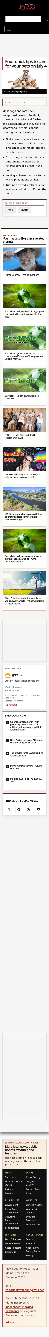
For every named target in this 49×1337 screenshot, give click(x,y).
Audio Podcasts (13, 1247)
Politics (9, 1189)
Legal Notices (12, 1227)
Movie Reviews (12, 1243)
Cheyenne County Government (11, 1220)
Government (11, 1204)
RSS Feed (31, 1243)
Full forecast (11, 705)
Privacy (29, 1255)
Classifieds (10, 1251)
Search (29, 1239)
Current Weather (34, 1204)
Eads (28, 1193)
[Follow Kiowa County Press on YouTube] (38, 809)
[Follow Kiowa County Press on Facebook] (18, 809)
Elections (10, 1193)
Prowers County (34, 1189)
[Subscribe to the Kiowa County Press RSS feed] (28, 809)
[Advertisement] (24, 924)
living (24, 210)
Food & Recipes (13, 1239)
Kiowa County (33, 1177)
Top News (10, 1177)
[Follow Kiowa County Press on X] (9, 809)
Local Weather (33, 1224)
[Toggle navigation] (8, 29)
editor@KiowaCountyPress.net (24, 1290)
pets (10, 210)
